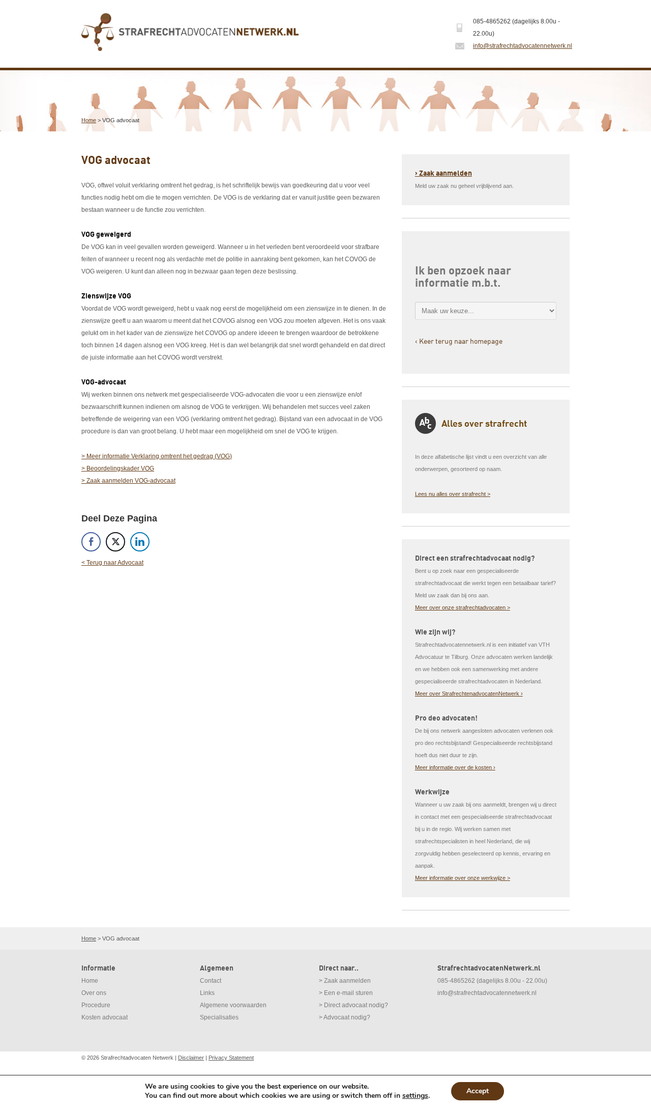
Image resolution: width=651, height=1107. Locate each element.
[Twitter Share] (115, 541)
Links (207, 993)
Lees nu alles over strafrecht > (452, 494)
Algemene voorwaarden (233, 1005)
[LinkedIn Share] (140, 541)
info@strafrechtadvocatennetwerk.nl (522, 45)
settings (415, 1095)
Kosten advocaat (104, 1017)
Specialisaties (219, 1017)
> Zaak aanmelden (345, 980)
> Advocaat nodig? (344, 1017)
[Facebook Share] (91, 541)
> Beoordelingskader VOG (117, 468)
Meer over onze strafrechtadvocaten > (462, 607)
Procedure (95, 1005)
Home (88, 120)
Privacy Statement (231, 1058)
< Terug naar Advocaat (112, 562)
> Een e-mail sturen (346, 993)
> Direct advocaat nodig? (353, 1005)
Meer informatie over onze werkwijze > (462, 878)
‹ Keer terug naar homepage (458, 341)
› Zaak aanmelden (443, 173)
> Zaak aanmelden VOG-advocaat (128, 480)
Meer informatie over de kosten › (455, 767)
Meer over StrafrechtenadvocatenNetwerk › (469, 693)
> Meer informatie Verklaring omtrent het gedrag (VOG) (156, 456)
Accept (477, 1091)
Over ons (93, 993)
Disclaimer (191, 1058)
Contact (210, 980)
